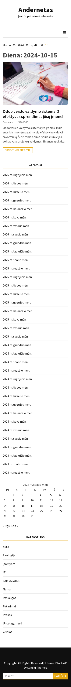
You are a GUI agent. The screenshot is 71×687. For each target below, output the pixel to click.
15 (14, 505)
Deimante (8, 122)
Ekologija (9, 555)
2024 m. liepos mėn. (15, 387)
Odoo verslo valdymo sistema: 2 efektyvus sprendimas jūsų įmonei (33, 114)
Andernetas (35, 9)
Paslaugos (9, 598)
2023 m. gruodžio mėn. (17, 447)
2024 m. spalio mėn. (15, 362)
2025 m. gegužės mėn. (17, 302)
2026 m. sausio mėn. (15, 234)
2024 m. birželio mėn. (16, 396)
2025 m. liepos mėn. (15, 285)
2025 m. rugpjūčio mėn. (17, 277)
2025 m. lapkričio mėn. (17, 251)
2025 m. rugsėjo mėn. (16, 268)
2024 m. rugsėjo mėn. (16, 370)
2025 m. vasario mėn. (16, 328)
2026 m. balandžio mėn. (18, 209)
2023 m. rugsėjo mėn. (16, 472)
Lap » (14, 526)
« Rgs (6, 526)
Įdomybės (9, 564)
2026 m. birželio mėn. (16, 192)
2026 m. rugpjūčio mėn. (17, 175)
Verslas (7, 632)
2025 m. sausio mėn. (15, 336)
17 (32, 505)
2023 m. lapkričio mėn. (17, 455)
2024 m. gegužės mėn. (17, 404)
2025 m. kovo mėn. (15, 319)
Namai (7, 589)
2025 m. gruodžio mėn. (17, 243)
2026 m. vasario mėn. (16, 226)
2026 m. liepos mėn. (15, 183)
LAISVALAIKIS (11, 581)
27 (60, 511)
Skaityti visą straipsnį (17, 150)
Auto (6, 547)
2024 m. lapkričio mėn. (17, 353)
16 (23, 505)
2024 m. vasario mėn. (16, 430)
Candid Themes (37, 667)
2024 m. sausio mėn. (15, 438)
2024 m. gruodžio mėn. (17, 345)
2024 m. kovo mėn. (15, 421)
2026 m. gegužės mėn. (17, 200)
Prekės (7, 615)
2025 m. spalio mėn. (15, 260)
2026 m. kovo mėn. (15, 217)
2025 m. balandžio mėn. (18, 311)
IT (4, 572)
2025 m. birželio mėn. (16, 294)
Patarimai (9, 606)
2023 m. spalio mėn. (15, 464)
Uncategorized (12, 623)
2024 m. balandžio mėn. (18, 413)
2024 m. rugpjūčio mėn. (17, 379)
